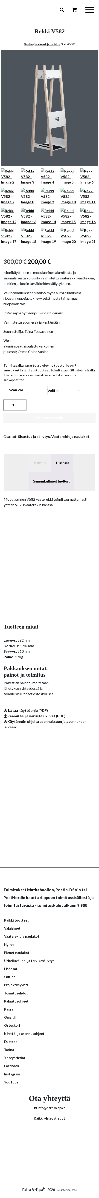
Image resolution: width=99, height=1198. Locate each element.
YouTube (11, 1082)
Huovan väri (14, 390)
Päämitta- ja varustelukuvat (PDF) (36, 716)
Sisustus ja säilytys (34, 436)
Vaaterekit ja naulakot (47, 44)
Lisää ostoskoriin (49, 418)
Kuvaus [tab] (40, 463)
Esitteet (10, 1042)
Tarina (9, 1050)
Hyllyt (9, 945)
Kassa (8, 1009)
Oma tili (10, 1017)
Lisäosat (10, 969)
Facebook (11, 1066)
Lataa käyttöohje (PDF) (27, 710)
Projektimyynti (16, 985)
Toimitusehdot (16, 993)
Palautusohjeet (16, 1001)
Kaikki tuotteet (16, 920)
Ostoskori (12, 1025)
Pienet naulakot (16, 953)
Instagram (12, 1074)
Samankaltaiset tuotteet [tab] (51, 481)
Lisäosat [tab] (62, 463)
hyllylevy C (30, 313)
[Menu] (90, 10)
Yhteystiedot (15, 1058)
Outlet (9, 977)
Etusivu (28, 44)
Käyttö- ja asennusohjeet (24, 1034)
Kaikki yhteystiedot (49, 1118)
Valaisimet (12, 928)
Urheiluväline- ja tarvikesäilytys (29, 961)
